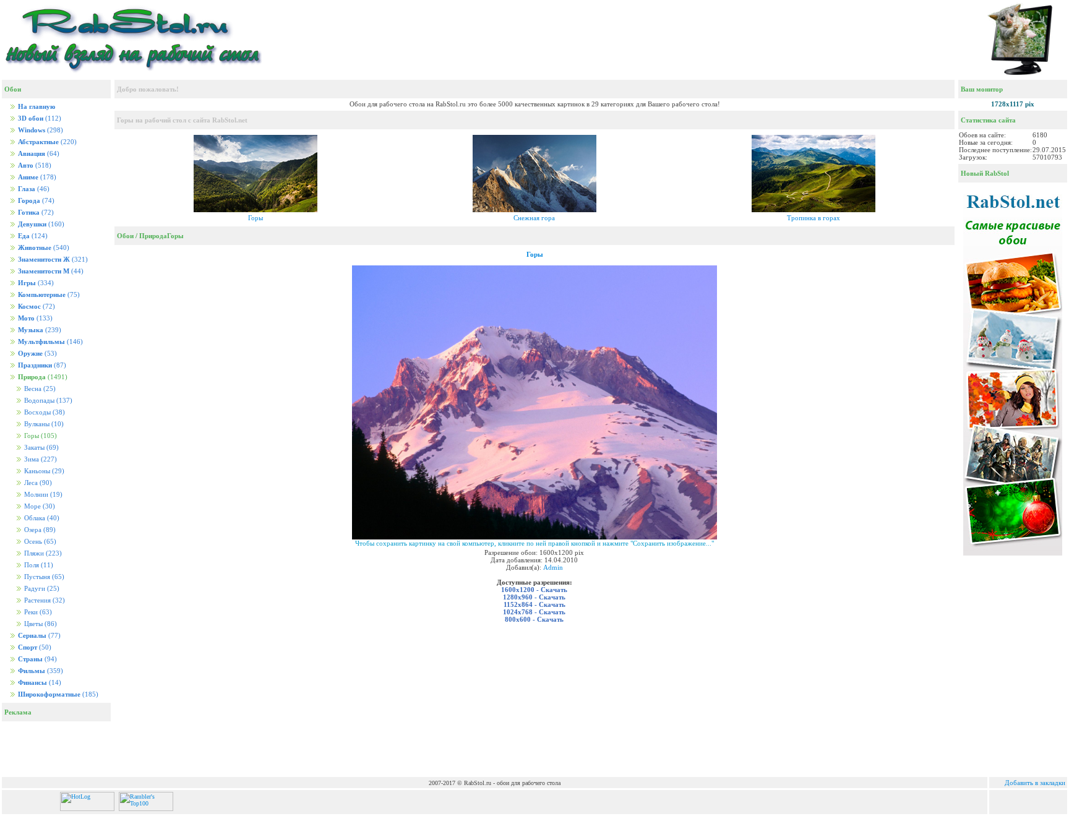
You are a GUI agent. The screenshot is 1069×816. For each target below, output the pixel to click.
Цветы (39, 624)
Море (38, 506)
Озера (39, 529)
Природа (153, 235)
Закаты (40, 447)
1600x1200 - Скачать (534, 589)
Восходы (43, 412)
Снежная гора (534, 217)
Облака (40, 518)
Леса (37, 482)
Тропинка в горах (813, 217)
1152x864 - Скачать (534, 604)
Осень (39, 541)
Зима (39, 459)
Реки (37, 612)
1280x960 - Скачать (534, 597)
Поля (37, 565)
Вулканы (43, 424)
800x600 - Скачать (534, 619)
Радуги (40, 588)
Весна (39, 388)
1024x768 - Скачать (534, 612)
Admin (553, 567)
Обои (125, 235)
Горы (255, 217)
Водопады (47, 400)
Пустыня (43, 576)
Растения (43, 600)
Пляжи (42, 553)
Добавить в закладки (1035, 782)
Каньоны (43, 471)
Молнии (42, 494)
